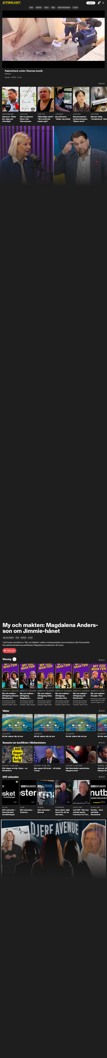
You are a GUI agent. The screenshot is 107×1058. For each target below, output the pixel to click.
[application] (53, 39)
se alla (101, 83)
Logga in (91, 3)
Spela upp (11, 651)
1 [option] (14, 659)
